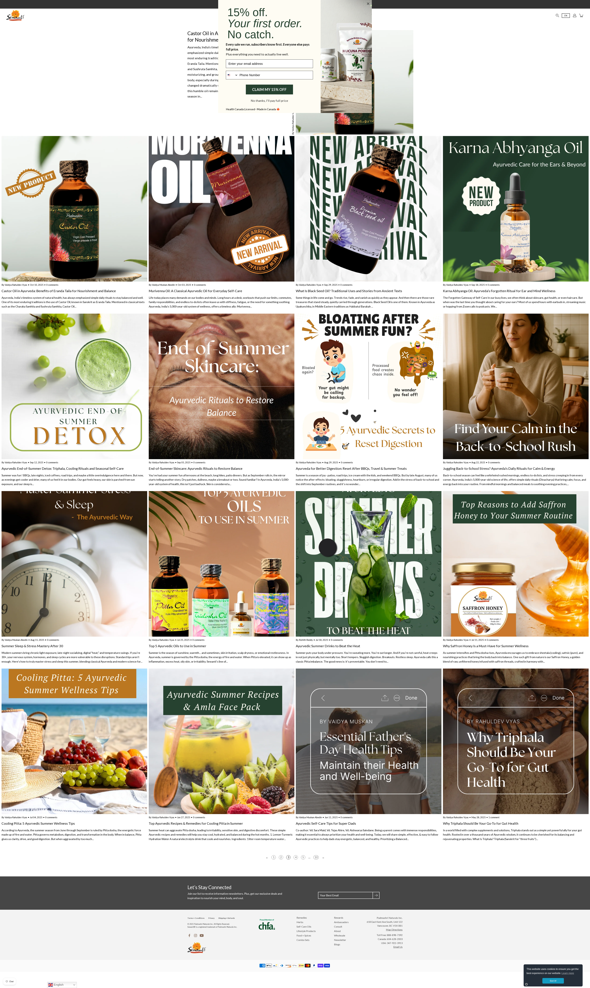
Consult (338, 926)
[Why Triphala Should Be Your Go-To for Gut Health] (516, 741)
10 (316, 857)
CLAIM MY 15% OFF (269, 89)
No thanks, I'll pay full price (269, 100)
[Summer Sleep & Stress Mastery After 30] (74, 564)
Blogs (337, 944)
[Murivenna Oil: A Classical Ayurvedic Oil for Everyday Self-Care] (221, 209)
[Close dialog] (368, 3)
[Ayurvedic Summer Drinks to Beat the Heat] (368, 564)
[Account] (574, 15)
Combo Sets (303, 939)
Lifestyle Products (306, 931)
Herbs (300, 922)
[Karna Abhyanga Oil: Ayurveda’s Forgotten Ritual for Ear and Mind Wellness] (516, 209)
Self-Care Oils (304, 926)
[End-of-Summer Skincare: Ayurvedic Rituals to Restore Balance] (221, 386)
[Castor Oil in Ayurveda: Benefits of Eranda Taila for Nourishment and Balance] (74, 209)
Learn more (568, 973)
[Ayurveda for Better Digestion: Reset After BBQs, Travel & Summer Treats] (368, 386)
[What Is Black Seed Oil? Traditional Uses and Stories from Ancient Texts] (368, 209)
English (58, 984)
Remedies (302, 917)
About (337, 931)
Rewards (338, 917)
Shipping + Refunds (226, 918)
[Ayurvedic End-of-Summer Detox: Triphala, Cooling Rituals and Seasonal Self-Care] (74, 386)
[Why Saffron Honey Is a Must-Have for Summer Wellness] (516, 564)
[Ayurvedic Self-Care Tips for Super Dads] (368, 741)
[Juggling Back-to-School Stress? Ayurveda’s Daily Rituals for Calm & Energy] (516, 386)
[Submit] (376, 895)
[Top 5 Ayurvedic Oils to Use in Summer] (221, 564)
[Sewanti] (15, 15)
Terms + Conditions (196, 918)
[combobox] (232, 75)
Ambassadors (341, 922)
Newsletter (340, 939)
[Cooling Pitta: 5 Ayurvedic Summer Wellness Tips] (74, 741)
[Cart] (581, 15)
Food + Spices (304, 935)
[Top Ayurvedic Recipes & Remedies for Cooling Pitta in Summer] (221, 741)
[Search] (557, 15)
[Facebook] (189, 935)
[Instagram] (195, 935)
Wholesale (339, 935)
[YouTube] (202, 935)
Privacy (211, 918)
